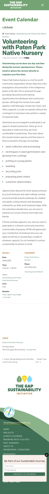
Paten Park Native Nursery (12, 342)
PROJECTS (8, 433)
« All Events (7, 27)
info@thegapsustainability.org (16, 422)
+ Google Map (30, 350)
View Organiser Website (33, 272)
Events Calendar (12, 436)
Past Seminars (11, 443)
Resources (9, 454)
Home (6, 429)
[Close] (47, 455)
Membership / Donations (16, 450)
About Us (8, 446)
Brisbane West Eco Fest (16, 439)
